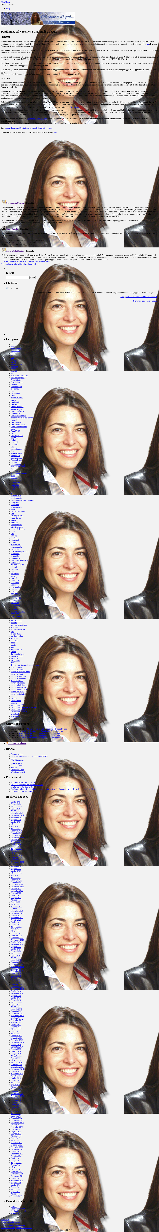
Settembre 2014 (17, 1100)
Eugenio (25, 128)
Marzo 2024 (15, 853)
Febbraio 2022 (16, 906)
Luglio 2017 (16, 1025)
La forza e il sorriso (18, 511)
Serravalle (41, 128)
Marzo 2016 (15, 1060)
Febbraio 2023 (16, 880)
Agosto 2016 (16, 1049)
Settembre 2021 (17, 918)
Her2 (13, 489)
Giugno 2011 (16, 1187)
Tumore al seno (17, 681)
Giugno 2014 (16, 1107)
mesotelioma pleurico (19, 560)
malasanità (15, 540)
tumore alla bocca (18, 683)
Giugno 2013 (16, 1134)
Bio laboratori (16, 387)
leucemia (14, 522)
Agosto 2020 (16, 947)
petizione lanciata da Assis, (37, 119)
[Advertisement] (24, 319)
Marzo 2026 (15, 811)
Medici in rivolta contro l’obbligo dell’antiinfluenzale (47, 729)
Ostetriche (15, 580)
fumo (13, 476)
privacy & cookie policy (10, 1222)
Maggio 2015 (16, 1082)
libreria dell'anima (18, 529)
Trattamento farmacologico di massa (25, 665)
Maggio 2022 (16, 900)
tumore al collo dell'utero (20, 672)
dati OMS (15, 438)
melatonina (15, 554)
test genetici (15, 660)
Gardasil (33, 128)
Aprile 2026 (15, 808)
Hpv (55, 132)
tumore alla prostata (18, 687)
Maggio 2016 (16, 1056)
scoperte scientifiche (19, 625)
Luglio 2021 (16, 922)
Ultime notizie (17, 743)
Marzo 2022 (15, 904)
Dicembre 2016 (17, 1040)
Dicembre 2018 (17, 987)
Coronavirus (16, 422)
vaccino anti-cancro (18, 709)
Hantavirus (15, 487)
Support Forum (17, 765)
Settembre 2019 (17, 971)
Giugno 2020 (16, 951)
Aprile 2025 (15, 826)
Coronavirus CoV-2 (18, 424)
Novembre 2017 (17, 1016)
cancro (13, 400)
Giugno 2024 (16, 846)
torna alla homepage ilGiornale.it (14, 1225)
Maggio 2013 (16, 1136)
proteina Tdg (16, 600)
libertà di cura (16, 525)
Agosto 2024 (16, 842)
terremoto (14, 658)
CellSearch (15, 404)
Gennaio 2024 (16, 857)
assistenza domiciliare (19, 375)
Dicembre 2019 (17, 964)
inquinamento (16, 498)
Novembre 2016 (17, 1042)
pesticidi (14, 589)
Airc (12, 358)
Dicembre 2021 (17, 911)
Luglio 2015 (16, 1078)
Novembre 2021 (17, 913)
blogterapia (15, 393)
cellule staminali (17, 407)
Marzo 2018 (15, 1007)
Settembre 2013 (17, 1127)
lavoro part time (17, 516)
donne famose (16, 449)
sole (12, 632)
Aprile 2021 (15, 929)
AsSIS (18, 128)
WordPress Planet (18, 772)
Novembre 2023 (17, 862)
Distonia (14, 444)
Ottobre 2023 (16, 864)
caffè (13, 395)
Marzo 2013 (15, 1140)
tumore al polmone (18, 678)
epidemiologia (16, 453)
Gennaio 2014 (16, 1118)
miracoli (14, 567)
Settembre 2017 (17, 1020)
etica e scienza (16, 458)
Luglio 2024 (16, 844)
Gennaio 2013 (16, 1145)
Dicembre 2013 (17, 1120)
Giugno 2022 (16, 898)
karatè (13, 509)
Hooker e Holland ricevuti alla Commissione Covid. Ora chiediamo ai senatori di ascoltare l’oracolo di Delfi (53, 789)
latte (12, 513)
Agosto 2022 (16, 893)
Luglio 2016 (16, 1051)
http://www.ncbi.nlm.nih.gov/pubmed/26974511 (30, 756)
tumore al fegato (17, 674)
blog (12, 391)
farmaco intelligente (18, 467)
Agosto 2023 (16, 869)
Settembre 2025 (17, 817)
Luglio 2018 (16, 998)
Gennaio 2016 (16, 1065)
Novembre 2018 (17, 989)
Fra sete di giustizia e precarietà (23, 791)
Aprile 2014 (15, 1111)
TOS (13, 663)
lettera (13, 520)
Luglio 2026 (16, 802)
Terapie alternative (18, 654)
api (12, 373)
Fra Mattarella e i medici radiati (23, 782)
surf (12, 647)
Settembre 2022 (17, 891)
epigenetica (15, 456)
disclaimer (5, 1220)
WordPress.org (16, 1213)
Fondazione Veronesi (19, 473)
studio (13, 645)
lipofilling (15, 538)
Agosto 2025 (16, 820)
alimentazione (16, 364)
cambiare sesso (17, 398)
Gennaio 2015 (16, 1091)
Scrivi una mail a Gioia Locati (145, 301)
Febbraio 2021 (16, 933)
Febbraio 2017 (16, 1036)
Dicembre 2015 (17, 1067)
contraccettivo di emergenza (22, 418)
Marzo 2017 (15, 1033)
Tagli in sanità (16, 649)
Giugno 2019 (16, 976)
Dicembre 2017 (17, 1013)
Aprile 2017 (15, 1031)
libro (13, 531)
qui (142, 44)
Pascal (13, 585)
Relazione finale (17, 761)
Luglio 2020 (16, 949)
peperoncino (16, 587)
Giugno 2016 (16, 1053)
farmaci (14, 462)
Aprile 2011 (15, 1192)
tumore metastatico (18, 694)
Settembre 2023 (17, 866)
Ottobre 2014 (16, 1098)
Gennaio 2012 (16, 1172)
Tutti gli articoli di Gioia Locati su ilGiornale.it (138, 297)
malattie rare (15, 545)
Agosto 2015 (16, 1076)
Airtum (14, 360)
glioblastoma (16, 480)
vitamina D (15, 714)
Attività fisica (16, 380)
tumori (13, 696)
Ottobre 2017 (16, 1018)
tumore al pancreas (18, 676)
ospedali (14, 578)
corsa (13, 429)
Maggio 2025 (16, 824)
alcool (13, 362)
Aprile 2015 (15, 1085)
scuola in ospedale (18, 629)
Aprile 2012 (15, 1165)
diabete (14, 440)
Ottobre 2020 (16, 942)
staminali (14, 638)
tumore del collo (17, 692)
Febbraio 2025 (16, 831)
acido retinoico (16, 349)
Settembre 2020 (17, 944)
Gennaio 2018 (16, 1011)
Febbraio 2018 (16, 1009)
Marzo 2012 (15, 1167)
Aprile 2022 (15, 902)
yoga (13, 718)
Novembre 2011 (17, 1176)
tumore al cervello (18, 669)
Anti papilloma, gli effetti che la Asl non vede (19, 264)
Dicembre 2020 (17, 938)
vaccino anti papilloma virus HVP (24, 707)
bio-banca (15, 389)
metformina (15, 562)
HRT (13, 493)
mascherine (15, 549)
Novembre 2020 (17, 940)
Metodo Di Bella (17, 565)
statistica (14, 640)
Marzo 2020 (15, 958)
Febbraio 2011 (16, 1196)
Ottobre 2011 (16, 1178)
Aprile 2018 (15, 1004)
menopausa (15, 558)
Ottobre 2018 (16, 991)
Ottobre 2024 (16, 840)
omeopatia (15, 574)
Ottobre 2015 (16, 1071)
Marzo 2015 (15, 1087)
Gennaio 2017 (16, 1038)
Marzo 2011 (15, 1194)
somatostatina (16, 634)
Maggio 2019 (16, 978)
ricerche (14, 609)
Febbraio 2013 (16, 1143)
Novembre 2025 (17, 815)
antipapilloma (10, 128)
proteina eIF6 (16, 598)
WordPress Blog (17, 770)
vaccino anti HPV (18, 705)
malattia (14, 542)
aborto (13, 346)
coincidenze (15, 413)
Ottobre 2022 (16, 889)
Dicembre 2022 (17, 884)
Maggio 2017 (16, 1029)
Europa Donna (16, 460)
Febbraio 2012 (16, 1169)
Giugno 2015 (16, 1080)
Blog (8, 8)
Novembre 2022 (17, 886)
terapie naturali (16, 656)
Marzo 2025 (15, 829)
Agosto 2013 (16, 1129)
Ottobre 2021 (16, 915)
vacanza (14, 698)
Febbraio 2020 (16, 960)
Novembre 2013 (17, 1123)
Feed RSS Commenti (24, 1228)
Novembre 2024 (17, 837)
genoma (14, 478)
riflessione (15, 614)
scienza (14, 623)
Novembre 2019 (17, 967)
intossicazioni (16, 507)
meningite (15, 556)
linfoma (14, 536)
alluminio (14, 367)
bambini (14, 384)
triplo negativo (16, 667)
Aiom (13, 355)
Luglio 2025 (16, 822)
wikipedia (15, 716)
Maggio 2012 (16, 1163)
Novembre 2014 (17, 1096)
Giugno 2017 (16, 1027)
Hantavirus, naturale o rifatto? (22, 787)
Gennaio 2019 (16, 984)
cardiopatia (15, 402)
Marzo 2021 (15, 931)
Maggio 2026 (16, 806)
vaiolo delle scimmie (19, 712)
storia (13, 643)
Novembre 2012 (17, 1149)
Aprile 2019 (15, 980)
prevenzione (15, 594)
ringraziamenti (16, 616)
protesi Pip (15, 603)
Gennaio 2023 (16, 882)
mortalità (14, 569)
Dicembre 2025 (17, 813)
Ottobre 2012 (16, 1151)
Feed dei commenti (18, 1211)
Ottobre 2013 (16, 1125)
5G (12, 344)
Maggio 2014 (16, 1109)
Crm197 (14, 433)
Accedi (14, 1207)
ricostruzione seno (18, 611)
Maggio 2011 (16, 1189)
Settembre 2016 (17, 1047)
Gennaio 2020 (16, 962)
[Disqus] (79, 166)
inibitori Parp (16, 496)
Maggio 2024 (16, 849)
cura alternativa (17, 436)
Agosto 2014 (16, 1102)
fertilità (13, 469)
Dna (12, 447)
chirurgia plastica (17, 411)
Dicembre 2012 (17, 1147)
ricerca (13, 607)
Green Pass (15, 482)
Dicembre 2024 (17, 835)
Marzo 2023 (15, 878)
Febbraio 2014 (16, 1116)
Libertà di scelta (17, 527)
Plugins (14, 758)
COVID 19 (15, 431)
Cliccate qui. (75, 107)
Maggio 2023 (16, 873)
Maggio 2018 (16, 1002)
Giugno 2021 (16, 924)
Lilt (12, 534)
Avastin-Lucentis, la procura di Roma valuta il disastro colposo (26, 262)
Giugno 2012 (16, 1160)
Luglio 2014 (16, 1105)
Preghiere (14, 591)
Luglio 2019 (16, 973)
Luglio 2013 (16, 1131)
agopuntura (15, 351)
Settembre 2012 (17, 1154)
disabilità (14, 442)
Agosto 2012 (16, 1156)
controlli (14, 420)
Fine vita (14, 471)
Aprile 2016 (15, 1058)
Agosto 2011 (16, 1183)
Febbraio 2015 (16, 1089)
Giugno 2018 (16, 1000)
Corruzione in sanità (19, 427)
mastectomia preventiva (20, 551)
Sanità (13, 618)
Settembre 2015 (17, 1074)
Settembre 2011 (17, 1180)
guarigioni (15, 485)
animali (14, 371)
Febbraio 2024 (16, 855)
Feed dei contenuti (18, 1209)
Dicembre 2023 (17, 860)
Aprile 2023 (15, 875)
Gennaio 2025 (16, 833)
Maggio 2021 (16, 927)
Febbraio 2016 (16, 1062)
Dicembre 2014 (17, 1094)
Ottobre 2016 (16, 1045)
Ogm (13, 571)
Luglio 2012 (16, 1158)
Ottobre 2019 (16, 969)
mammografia (16, 547)
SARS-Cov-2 (16, 620)
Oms (13, 576)
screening (14, 627)
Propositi (14, 596)
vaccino (49, 128)
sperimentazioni (17, 636)
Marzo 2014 (15, 1114)
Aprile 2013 (15, 1138)
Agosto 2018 (16, 996)
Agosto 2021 (16, 920)
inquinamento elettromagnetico (23, 500)
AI (12, 353)
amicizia (14, 369)
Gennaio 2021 (16, 935)
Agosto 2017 (16, 1022)
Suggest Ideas (16, 763)
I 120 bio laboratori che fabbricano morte (27, 785)
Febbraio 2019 (16, 982)
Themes (14, 767)
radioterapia (15, 605)
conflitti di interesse (18, 416)
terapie (13, 652)
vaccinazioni (16, 701)
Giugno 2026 (16, 804)
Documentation (17, 754)
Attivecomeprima (17, 378)
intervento (15, 505)
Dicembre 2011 (17, 1174)
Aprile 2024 (15, 851)
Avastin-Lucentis (17, 382)
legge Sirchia (16, 518)
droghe (13, 451)
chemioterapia (16, 409)
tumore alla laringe (18, 685)
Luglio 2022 (16, 895)
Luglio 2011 (15, 1185)
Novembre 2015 (17, 1069)
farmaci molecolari (18, 465)
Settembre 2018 (17, 993)
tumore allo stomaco (19, 689)
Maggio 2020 (16, 953)
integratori (15, 502)
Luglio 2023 (16, 871)
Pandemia (15, 583)
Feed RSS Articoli (8, 1228)
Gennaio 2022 (16, 909)
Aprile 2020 (15, 955)
